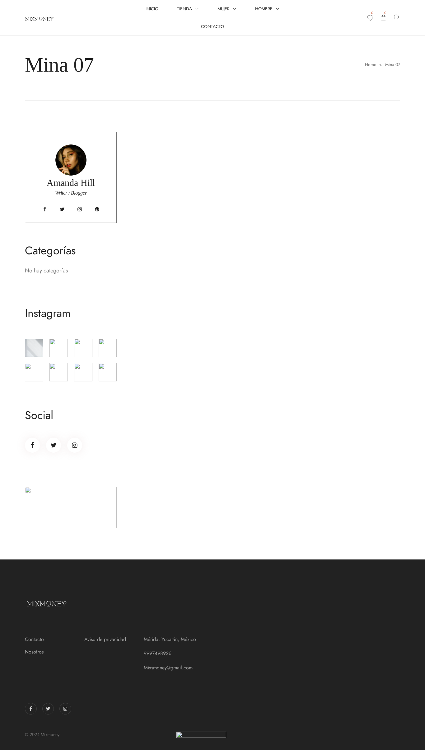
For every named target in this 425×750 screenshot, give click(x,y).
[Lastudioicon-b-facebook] (44, 209)
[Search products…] (397, 18)
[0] (370, 18)
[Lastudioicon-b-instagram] (79, 209)
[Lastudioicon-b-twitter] (62, 209)
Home (370, 64)
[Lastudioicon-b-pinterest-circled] (97, 209)
